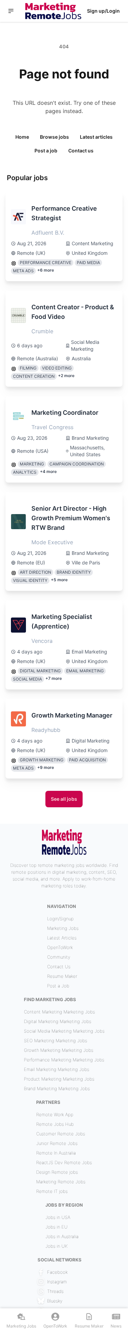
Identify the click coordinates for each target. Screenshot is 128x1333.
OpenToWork (60, 947)
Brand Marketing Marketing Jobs (57, 1088)
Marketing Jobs (63, 928)
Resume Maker (62, 976)
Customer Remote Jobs (60, 1133)
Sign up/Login (103, 11)
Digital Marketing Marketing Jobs (57, 1021)
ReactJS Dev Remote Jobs (64, 1162)
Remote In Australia (56, 1153)
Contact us (81, 150)
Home (22, 137)
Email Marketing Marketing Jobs (56, 1069)
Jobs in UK (56, 1246)
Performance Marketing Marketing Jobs (64, 1059)
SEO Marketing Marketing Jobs (55, 1040)
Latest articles (96, 137)
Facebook (57, 1272)
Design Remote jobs (57, 1172)
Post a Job (58, 985)
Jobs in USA (57, 1217)
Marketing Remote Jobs (60, 1181)
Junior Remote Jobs (56, 1143)
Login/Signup (60, 918)
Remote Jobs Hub (55, 1124)
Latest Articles (61, 937)
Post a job (45, 150)
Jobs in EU (56, 1227)
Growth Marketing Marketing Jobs (58, 1050)
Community (58, 957)
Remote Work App (54, 1114)
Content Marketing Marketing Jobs (59, 1011)
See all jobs (64, 799)
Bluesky (54, 1301)
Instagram (57, 1281)
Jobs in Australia (62, 1236)
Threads (55, 1291)
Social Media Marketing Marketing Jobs (64, 1031)
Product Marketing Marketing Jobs (59, 1079)
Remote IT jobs (52, 1191)
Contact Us (58, 966)
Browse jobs (54, 137)
